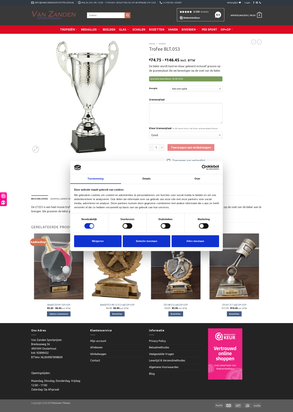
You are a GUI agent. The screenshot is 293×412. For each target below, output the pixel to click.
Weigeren (98, 241)
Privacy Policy (157, 340)
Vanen (173, 29)
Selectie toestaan (146, 241)
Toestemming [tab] (95, 178)
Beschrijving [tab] (39, 199)
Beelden (109, 29)
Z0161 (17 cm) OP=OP (234, 304)
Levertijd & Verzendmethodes (167, 360)
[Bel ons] (260, 3)
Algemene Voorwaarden (164, 367)
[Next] (261, 278)
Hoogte (153, 88)
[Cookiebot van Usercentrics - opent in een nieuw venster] (204, 167)
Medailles (89, 29)
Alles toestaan (195, 241)
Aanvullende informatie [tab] (66, 199)
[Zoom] (35, 149)
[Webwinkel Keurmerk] (225, 354)
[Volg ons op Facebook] (254, 3)
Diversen (189, 29)
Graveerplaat (157, 99)
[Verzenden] (127, 15)
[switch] (127, 226)
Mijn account (98, 340)
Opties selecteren (59, 314)
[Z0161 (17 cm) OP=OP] (234, 266)
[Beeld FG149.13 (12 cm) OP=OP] (117, 266)
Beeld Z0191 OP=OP (58, 304)
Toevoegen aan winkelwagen (191, 147)
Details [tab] (146, 178)
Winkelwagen (98, 353)
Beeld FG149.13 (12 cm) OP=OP (117, 304)
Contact (95, 360)
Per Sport (209, 29)
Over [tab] (197, 178)
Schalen (138, 29)
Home (152, 43)
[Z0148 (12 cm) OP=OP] (175, 266)
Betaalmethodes (159, 347)
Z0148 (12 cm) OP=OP (176, 304)
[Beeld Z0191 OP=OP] (58, 266)
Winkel (162, 43)
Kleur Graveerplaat (183, 128)
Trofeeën (67, 29)
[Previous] (31, 278)
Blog (152, 373)
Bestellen (117, 314)
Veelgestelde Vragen (161, 353)
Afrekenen (96, 347)
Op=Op (226, 29)
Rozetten (156, 29)
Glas (122, 29)
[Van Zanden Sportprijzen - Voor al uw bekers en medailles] (56, 15)
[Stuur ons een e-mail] (257, 3)
